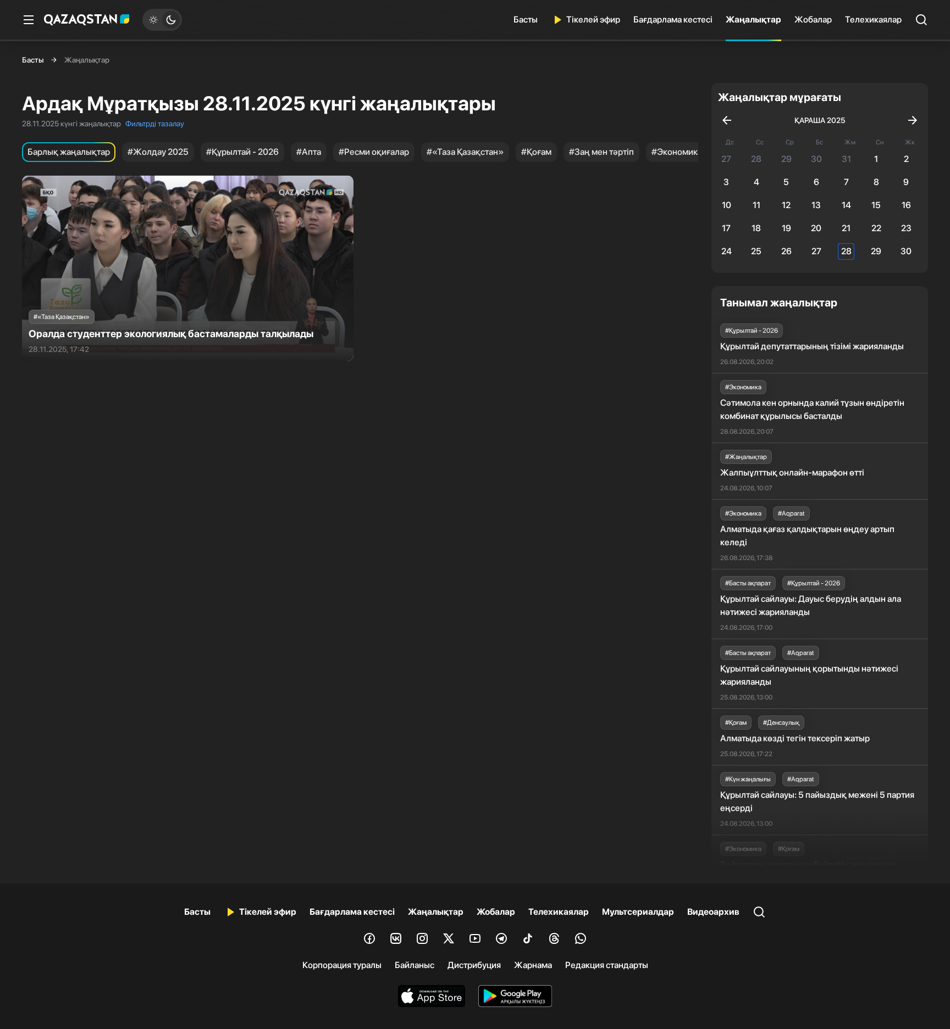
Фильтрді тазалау (154, 123)
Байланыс (414, 965)
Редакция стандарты (606, 965)
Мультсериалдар (638, 912)
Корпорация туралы (342, 965)
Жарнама (533, 965)
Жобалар (813, 19)
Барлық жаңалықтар (68, 152)
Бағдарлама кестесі (672, 19)
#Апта (308, 152)
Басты (525, 19)
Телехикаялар (873, 19)
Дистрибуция (474, 965)
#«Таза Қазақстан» (465, 152)
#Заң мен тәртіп (601, 152)
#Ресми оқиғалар (374, 152)
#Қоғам (536, 152)
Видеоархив (713, 912)
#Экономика (676, 152)
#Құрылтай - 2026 (242, 152)
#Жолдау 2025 (158, 152)
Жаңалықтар (753, 19)
